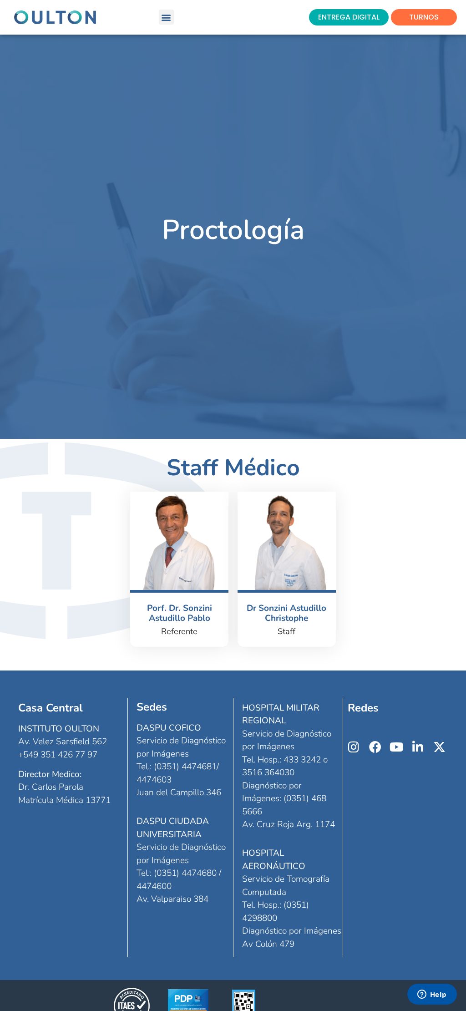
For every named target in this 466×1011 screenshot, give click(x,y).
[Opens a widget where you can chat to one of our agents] (432, 995)
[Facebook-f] (375, 747)
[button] (166, 17)
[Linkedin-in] (418, 747)
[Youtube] (396, 747)
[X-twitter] (439, 747)
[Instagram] (354, 747)
